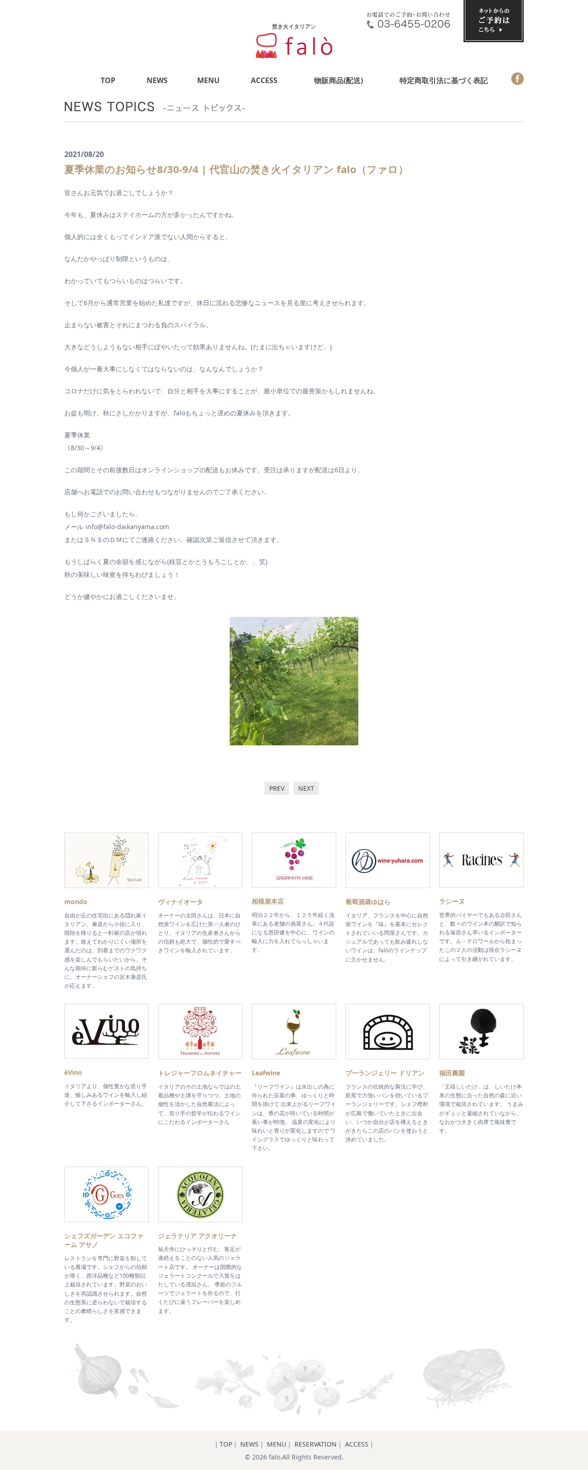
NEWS (157, 80)
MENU (208, 80)
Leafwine (266, 1072)
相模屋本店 (268, 901)
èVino (73, 1072)
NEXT (306, 788)
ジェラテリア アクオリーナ (197, 1235)
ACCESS (264, 80)
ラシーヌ (452, 901)
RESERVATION (315, 1444)
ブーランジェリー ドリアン (384, 1072)
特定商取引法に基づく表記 (444, 80)
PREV (276, 788)
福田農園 (452, 1072)
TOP (108, 80)
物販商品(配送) (338, 80)
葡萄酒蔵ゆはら (367, 901)
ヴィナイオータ (180, 901)
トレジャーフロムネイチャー (200, 1072)
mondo (75, 901)
